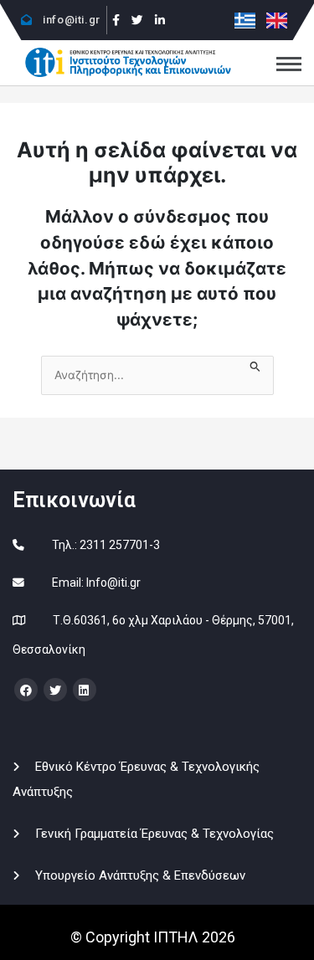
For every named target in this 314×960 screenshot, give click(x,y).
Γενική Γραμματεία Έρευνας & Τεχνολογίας (154, 833)
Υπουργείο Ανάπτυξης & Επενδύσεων (140, 875)
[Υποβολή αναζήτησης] (255, 364)
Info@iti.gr (113, 582)
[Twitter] (137, 20)
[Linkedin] (160, 20)
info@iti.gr (70, 19)
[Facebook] (116, 20)
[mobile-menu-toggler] (288, 63)
